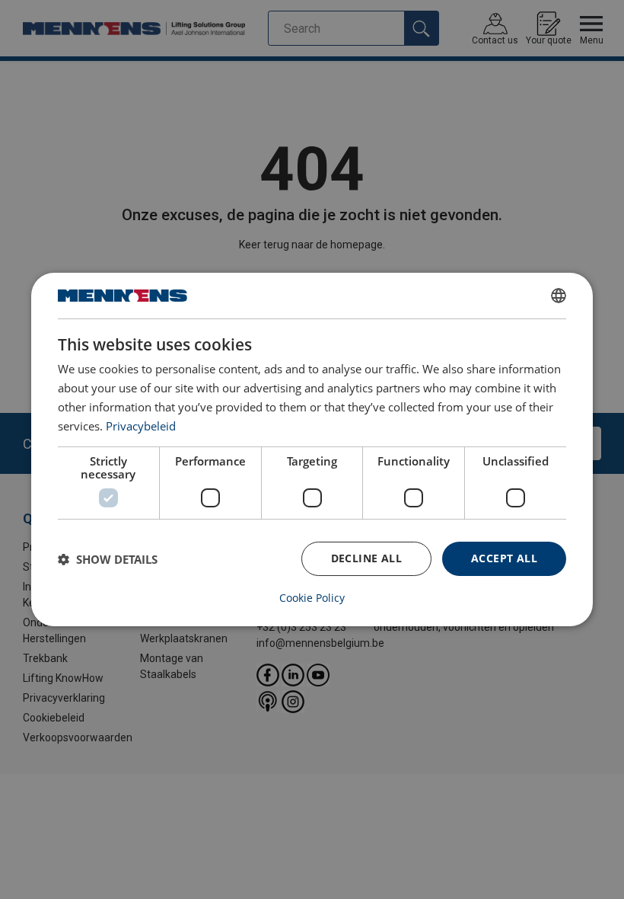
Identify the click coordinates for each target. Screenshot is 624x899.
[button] (108, 559)
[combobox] (558, 295)
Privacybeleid (141, 426)
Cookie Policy (312, 598)
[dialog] (312, 449)
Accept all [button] (504, 558)
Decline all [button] (366, 558)
